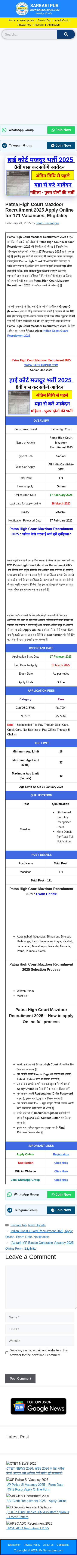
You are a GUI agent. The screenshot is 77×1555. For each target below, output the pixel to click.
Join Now (63, 130)
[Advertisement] (38, 82)
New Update (26, 20)
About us (48, 1544)
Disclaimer (14, 1544)
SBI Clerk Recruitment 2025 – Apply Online (36, 1501)
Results (39, 24)
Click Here (61, 1162)
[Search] (66, 34)
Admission (53, 24)
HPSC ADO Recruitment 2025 (27, 1528)
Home (12, 20)
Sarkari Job (44, 20)
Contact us (63, 1544)
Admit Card (61, 20)
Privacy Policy (32, 1544)
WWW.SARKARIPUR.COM (41, 365)
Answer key (24, 24)
